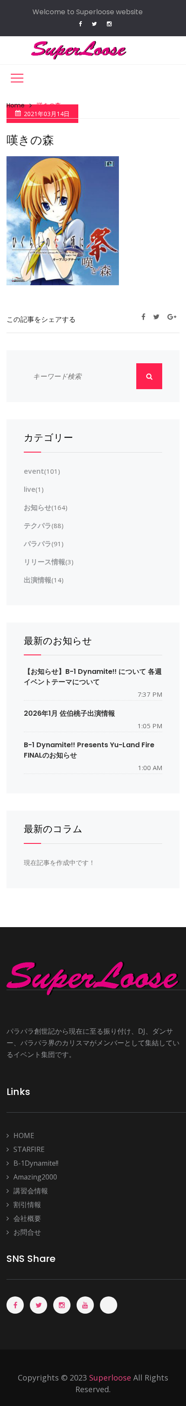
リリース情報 (44, 561)
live (29, 489)
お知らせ (37, 507)
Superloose (110, 1377)
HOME (23, 1135)
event (34, 471)
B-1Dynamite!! (35, 1163)
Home (15, 105)
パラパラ (37, 543)
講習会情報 (30, 1190)
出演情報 (37, 580)
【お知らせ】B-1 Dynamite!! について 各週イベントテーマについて (93, 676)
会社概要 (27, 1218)
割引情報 (27, 1204)
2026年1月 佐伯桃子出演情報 (69, 713)
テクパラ (37, 525)
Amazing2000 (35, 1177)
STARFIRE (29, 1149)
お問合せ (27, 1232)
